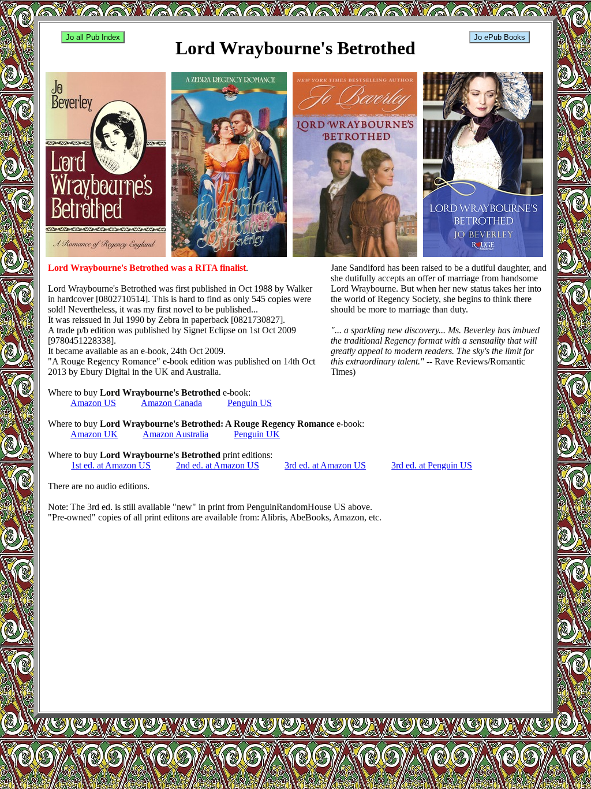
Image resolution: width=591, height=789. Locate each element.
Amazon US (93, 403)
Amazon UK (94, 434)
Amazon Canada (171, 403)
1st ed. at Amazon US (111, 465)
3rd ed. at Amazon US (325, 465)
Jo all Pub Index (93, 37)
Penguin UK (257, 434)
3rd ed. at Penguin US (431, 465)
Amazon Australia (175, 434)
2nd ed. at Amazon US (217, 465)
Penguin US (249, 403)
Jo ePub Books (499, 37)
